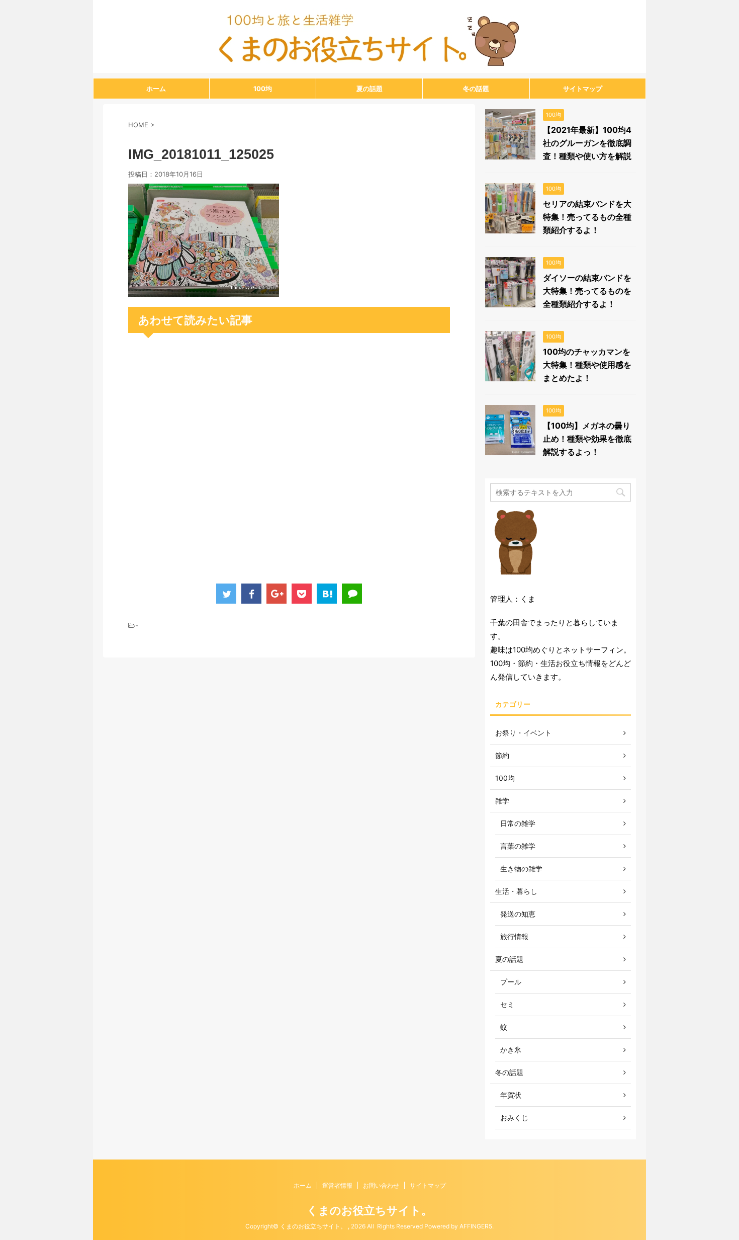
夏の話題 (369, 89)
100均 (262, 89)
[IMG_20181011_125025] (203, 290)
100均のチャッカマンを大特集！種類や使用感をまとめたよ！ (587, 365)
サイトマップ (582, 89)
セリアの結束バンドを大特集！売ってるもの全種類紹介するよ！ (587, 217)
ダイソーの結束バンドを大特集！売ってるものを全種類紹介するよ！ (587, 291)
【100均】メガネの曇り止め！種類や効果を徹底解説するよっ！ (587, 439)
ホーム (156, 89)
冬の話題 (476, 89)
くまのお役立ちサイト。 (369, 1210)
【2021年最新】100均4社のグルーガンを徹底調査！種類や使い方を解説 (587, 143)
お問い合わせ (381, 1185)
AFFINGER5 (475, 1226)
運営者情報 (337, 1185)
